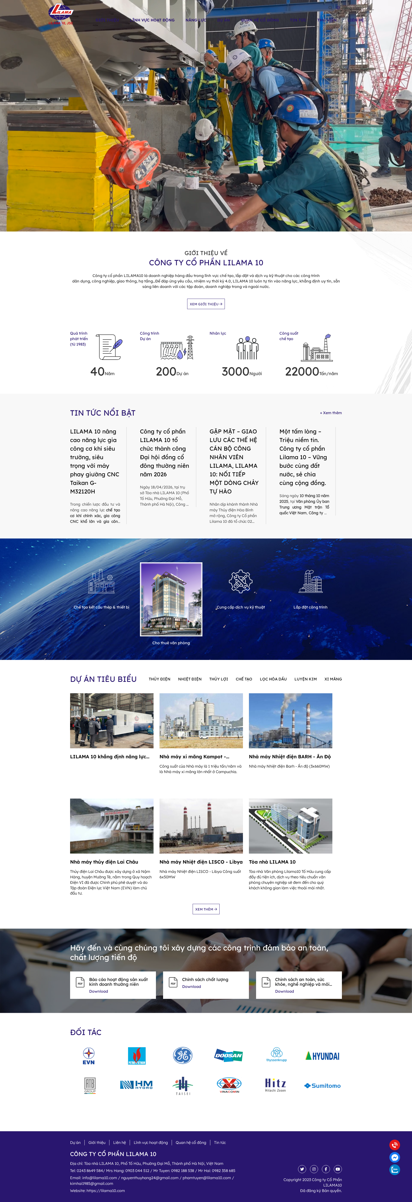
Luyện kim (305, 679)
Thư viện (327, 20)
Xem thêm (204, 909)
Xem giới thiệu (204, 304)
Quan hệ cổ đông (260, 20)
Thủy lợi (218, 679)
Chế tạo (244, 679)
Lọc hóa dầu (273, 679)
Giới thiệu (107, 20)
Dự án (223, 20)
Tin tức (298, 20)
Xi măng (333, 679)
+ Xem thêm (331, 412)
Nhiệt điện (190, 679)
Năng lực (195, 20)
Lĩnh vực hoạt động (152, 20)
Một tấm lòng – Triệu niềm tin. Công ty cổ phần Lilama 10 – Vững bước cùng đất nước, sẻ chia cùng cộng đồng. (303, 457)
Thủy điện (159, 679)
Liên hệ (356, 20)
